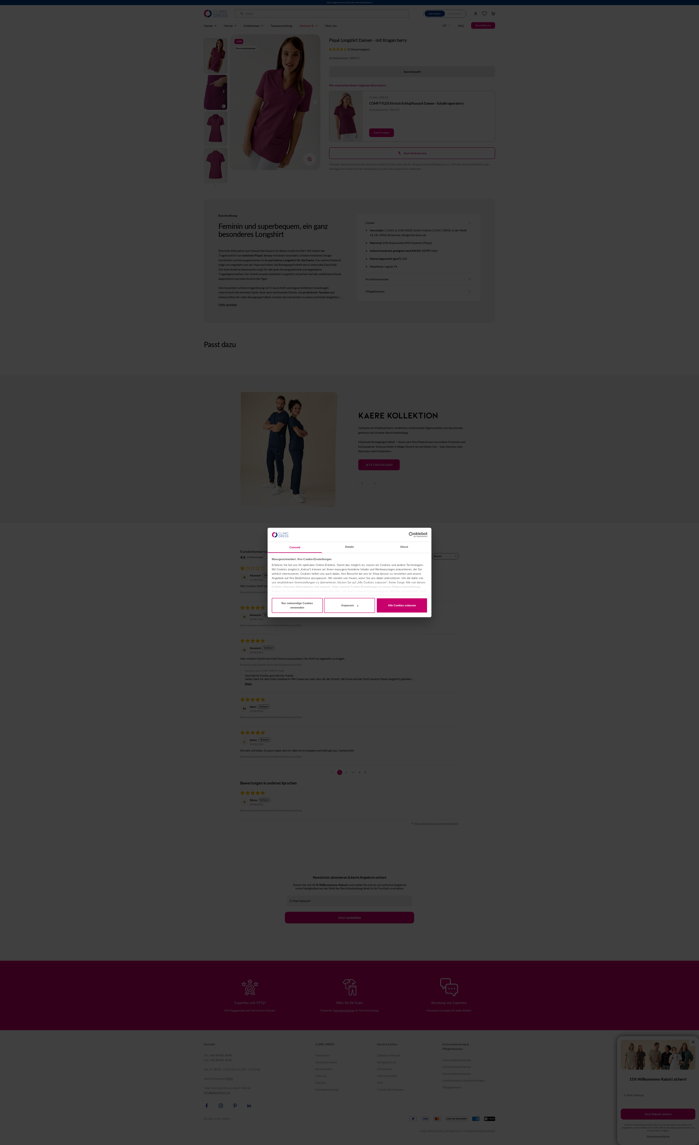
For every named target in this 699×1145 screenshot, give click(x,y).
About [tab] (404, 546)
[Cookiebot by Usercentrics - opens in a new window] (411, 534)
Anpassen (347, 605)
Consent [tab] (294, 547)
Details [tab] (349, 546)
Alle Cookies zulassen (402, 605)
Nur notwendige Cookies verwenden (297, 605)
